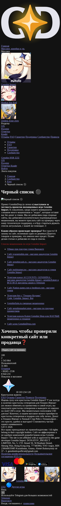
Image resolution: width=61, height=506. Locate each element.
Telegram (5, 498)
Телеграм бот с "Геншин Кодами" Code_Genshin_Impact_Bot (24, 296)
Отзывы (5, 137)
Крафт (4, 134)
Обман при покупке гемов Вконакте (25, 249)
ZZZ (17, 157)
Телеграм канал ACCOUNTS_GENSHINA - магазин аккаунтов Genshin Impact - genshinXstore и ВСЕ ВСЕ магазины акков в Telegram (33, 280)
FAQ (12, 137)
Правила (54, 137)
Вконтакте (6, 500)
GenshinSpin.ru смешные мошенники (25, 303)
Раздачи (5, 161)
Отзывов (5, 368)
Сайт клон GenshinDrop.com (21, 324)
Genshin (5, 157)
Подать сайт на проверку (13, 350)
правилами (28, 503)
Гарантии (20, 137)
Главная (11, 176)
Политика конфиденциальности (17, 454)
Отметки (6, 165)
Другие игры (18, 487)
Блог (9, 181)
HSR (12, 157)
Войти (4, 168)
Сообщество (43, 137)
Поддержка (31, 137)
